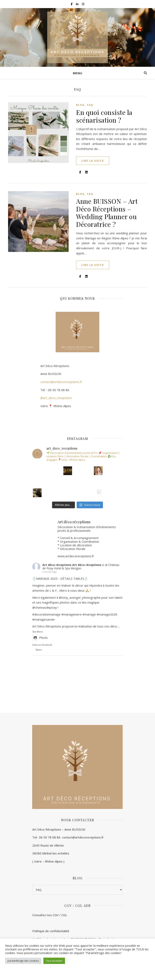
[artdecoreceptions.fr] (77, 37)
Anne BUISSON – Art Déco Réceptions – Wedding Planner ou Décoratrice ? (106, 212)
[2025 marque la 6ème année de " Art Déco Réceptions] (98, 470)
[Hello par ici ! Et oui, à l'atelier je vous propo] (98, 481)
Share (39, 649)
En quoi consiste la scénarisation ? (104, 116)
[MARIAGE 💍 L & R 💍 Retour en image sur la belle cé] (37, 492)
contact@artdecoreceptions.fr (57, 382)
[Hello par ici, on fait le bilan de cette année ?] (67, 470)
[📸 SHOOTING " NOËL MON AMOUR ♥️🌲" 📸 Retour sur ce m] (67, 481)
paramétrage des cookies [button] (23, 961)
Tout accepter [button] (54, 961)
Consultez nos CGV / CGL (50, 915)
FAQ (90, 105)
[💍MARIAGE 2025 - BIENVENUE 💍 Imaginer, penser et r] (37, 470)
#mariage (68, 614)
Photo (43, 638)
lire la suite (92, 160)
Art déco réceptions (56, 565)
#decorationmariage (46, 614)
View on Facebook (42, 644)
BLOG (80, 105)
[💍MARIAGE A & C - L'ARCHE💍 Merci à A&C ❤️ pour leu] (67, 492)
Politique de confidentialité (50, 931)
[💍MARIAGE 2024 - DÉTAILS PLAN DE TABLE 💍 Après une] (37, 481)
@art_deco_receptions (56, 398)
